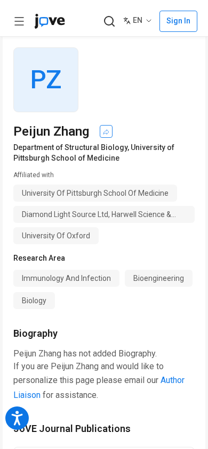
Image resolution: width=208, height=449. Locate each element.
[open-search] (109, 21)
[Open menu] (19, 21)
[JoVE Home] (49, 21)
